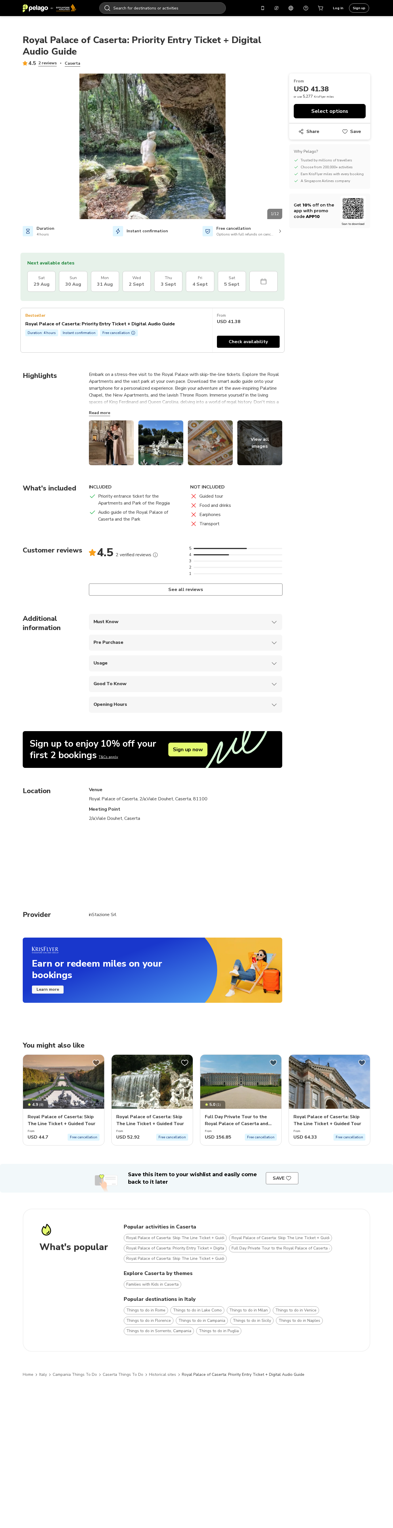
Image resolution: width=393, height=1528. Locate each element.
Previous (18, 147)
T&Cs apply (108, 757)
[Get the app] (262, 8)
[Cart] (320, 8)
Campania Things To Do (75, 1374)
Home (28, 1374)
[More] (155, 555)
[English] (291, 8)
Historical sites (162, 1374)
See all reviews (185, 589)
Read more (99, 413)
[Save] (96, 1063)
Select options (329, 111)
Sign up (359, 8)
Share (312, 131)
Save (355, 131)
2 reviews (47, 63)
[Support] (305, 8)
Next (286, 147)
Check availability (248, 342)
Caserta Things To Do (123, 1374)
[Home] (49, 8)
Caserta (72, 63)
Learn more (48, 989)
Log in (338, 8)
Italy (43, 1374)
